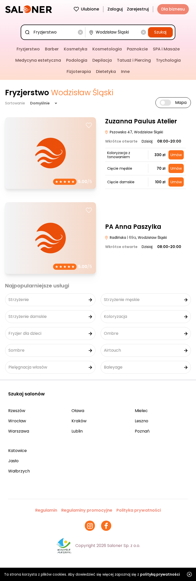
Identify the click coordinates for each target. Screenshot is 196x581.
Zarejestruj (138, 9)
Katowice (17, 451)
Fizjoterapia (79, 71)
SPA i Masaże (166, 49)
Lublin (77, 431)
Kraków (79, 421)
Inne (125, 71)
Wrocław (17, 421)
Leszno (141, 421)
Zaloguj (115, 9)
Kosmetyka (75, 49)
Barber (52, 49)
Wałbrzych (19, 471)
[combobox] (54, 32)
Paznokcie (137, 49)
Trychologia (168, 60)
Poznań (142, 431)
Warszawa (18, 431)
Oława (77, 411)
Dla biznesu (173, 9)
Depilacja (102, 60)
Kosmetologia (107, 49)
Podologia (76, 60)
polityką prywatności (160, 574)
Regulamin (46, 510)
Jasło (13, 461)
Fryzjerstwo (28, 49)
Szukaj (160, 32)
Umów (176, 154)
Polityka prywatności (138, 510)
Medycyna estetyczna (38, 60)
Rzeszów (16, 411)
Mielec (141, 411)
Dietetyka (106, 71)
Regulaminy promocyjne (86, 510)
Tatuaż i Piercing (134, 60)
